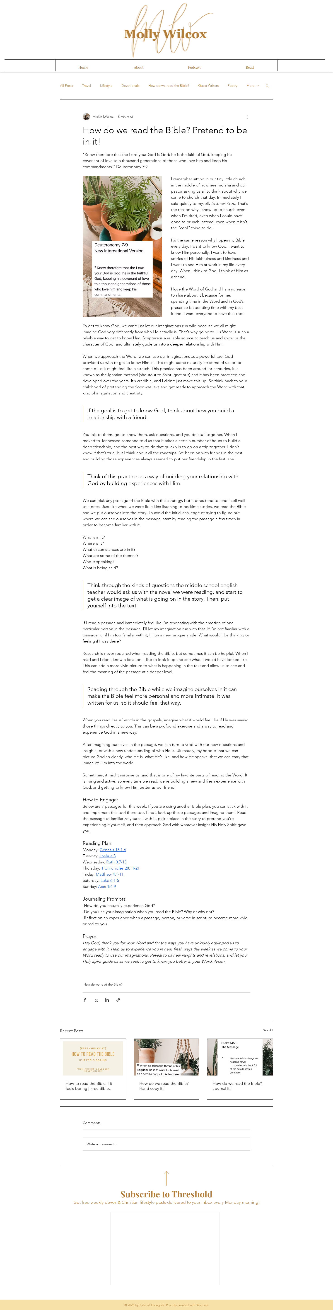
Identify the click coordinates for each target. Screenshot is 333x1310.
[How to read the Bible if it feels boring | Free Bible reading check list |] (93, 1057)
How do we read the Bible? (168, 86)
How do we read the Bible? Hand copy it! (163, 1086)
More (250, 86)
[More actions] (247, 116)
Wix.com (202, 1305)
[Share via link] (118, 1000)
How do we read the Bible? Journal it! (237, 1086)
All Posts (66, 86)
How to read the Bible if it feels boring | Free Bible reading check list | (89, 1086)
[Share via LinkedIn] (107, 1000)
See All (268, 1030)
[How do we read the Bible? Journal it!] (240, 1057)
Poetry (232, 86)
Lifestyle (106, 86)
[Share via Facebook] (85, 1000)
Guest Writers (208, 86)
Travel (86, 86)
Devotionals (130, 86)
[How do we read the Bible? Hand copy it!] (166, 1057)
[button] (267, 85)
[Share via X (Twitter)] (96, 1000)
